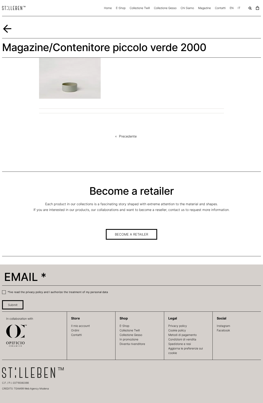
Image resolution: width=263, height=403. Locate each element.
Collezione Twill (140, 8)
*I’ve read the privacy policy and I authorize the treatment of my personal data (57, 292)
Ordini (75, 330)
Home (108, 8)
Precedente (128, 136)
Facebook (223, 330)
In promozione (129, 339)
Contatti (220, 8)
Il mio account (80, 325)
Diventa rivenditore (132, 344)
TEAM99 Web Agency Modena (31, 388)
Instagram (223, 325)
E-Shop (121, 8)
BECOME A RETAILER (131, 234)
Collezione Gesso (165, 8)
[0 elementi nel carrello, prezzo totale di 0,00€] (257, 8)
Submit (12, 305)
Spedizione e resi (179, 344)
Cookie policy (177, 330)
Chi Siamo (187, 8)
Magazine (204, 8)
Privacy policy (177, 325)
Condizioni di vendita (182, 339)
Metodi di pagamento (182, 335)
